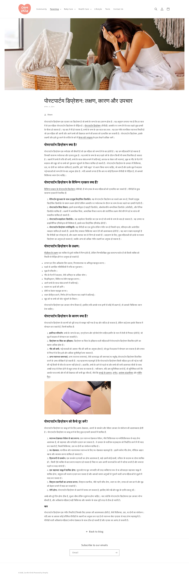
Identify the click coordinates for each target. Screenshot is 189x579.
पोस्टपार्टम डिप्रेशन (93, 125)
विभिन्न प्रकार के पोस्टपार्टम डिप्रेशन (59, 189)
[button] (55, 9)
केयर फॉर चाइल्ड (86, 137)
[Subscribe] (116, 552)
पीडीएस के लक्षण (51, 252)
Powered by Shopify (41, 573)
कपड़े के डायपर (105, 372)
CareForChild (28, 573)
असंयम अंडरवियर (126, 372)
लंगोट (115, 372)
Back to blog (96, 531)
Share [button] (50, 114)
